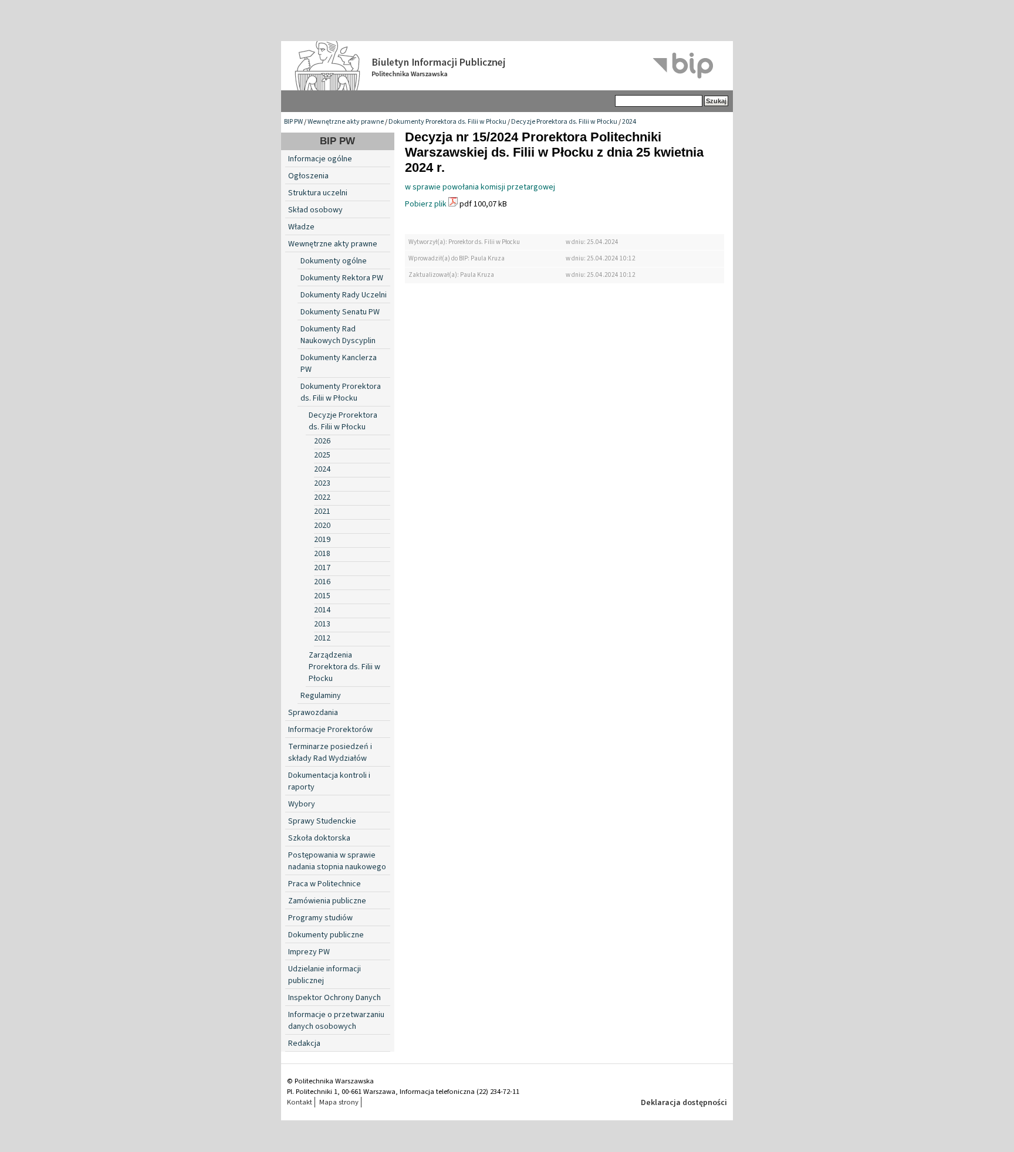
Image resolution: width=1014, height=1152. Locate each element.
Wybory (301, 804)
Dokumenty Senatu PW (340, 312)
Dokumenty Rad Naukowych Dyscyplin (338, 335)
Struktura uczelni (317, 193)
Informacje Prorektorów (330, 730)
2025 (322, 455)
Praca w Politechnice (324, 884)
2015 (322, 596)
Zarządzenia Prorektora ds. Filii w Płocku (344, 667)
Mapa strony (339, 1102)
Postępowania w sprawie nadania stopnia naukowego (337, 861)
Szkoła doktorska (319, 838)
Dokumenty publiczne (326, 935)
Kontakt (299, 1102)
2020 (322, 525)
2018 (322, 554)
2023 (322, 483)
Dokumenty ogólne (333, 261)
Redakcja (304, 1043)
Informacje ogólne (320, 159)
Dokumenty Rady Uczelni (343, 295)
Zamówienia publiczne (327, 901)
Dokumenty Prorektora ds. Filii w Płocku (447, 122)
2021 (322, 511)
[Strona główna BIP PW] (507, 65)
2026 (322, 441)
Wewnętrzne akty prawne (345, 122)
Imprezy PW (309, 952)
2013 (322, 624)
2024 (629, 122)
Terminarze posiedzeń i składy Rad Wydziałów (330, 752)
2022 (322, 497)
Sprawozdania (313, 713)
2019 (322, 539)
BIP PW (293, 122)
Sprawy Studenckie (322, 821)
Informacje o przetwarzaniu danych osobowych (336, 1020)
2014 (322, 610)
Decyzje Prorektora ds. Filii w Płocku (564, 122)
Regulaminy (320, 696)
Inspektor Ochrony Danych (334, 998)
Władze (301, 227)
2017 (322, 568)
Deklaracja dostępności (684, 1103)
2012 (322, 638)
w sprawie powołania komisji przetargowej (480, 187)
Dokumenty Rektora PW (341, 278)
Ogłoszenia (308, 176)
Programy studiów (320, 918)
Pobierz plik (426, 204)
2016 (322, 582)
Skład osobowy (315, 210)
